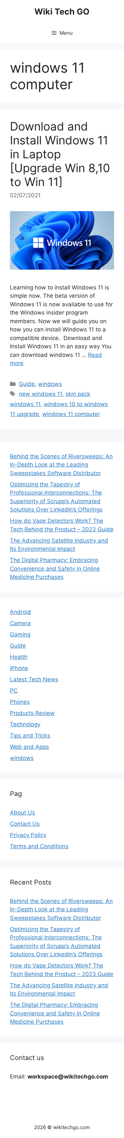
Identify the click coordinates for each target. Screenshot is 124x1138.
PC (14, 690)
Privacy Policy (28, 835)
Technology (25, 724)
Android (20, 612)
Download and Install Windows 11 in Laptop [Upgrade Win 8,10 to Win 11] (60, 154)
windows (50, 384)
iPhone (19, 668)
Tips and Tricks (30, 735)
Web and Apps (29, 746)
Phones (20, 702)
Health (18, 657)
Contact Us (25, 823)
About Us (22, 812)
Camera (20, 623)
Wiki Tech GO (62, 12)
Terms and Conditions (39, 846)
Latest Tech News (34, 679)
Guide (27, 384)
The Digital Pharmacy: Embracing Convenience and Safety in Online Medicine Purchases (55, 568)
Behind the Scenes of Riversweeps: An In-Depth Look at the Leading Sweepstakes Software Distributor (61, 464)
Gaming (20, 634)
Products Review (32, 713)
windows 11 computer (71, 414)
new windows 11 (40, 394)
